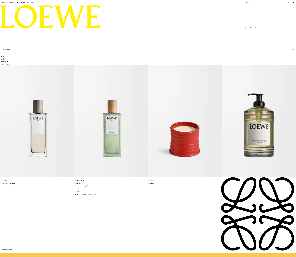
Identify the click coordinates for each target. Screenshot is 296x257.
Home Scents (4, 61)
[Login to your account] (288, 3)
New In (2, 59)
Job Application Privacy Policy (82, 186)
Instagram (151, 183)
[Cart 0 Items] (293, 3)
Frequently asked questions (8, 188)
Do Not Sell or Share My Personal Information (86, 194)
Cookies (77, 191)
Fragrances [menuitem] (4, 2)
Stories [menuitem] (32, 2)
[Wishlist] (291, 3)
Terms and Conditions (80, 180)
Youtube (151, 186)
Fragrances (3, 56)
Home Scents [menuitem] (12, 2)
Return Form (78, 188)
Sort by (9, 49)
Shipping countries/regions (8, 183)
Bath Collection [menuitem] (21, 2)
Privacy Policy (78, 183)
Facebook (151, 180)
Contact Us (4, 180)
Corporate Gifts (5, 186)
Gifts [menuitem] (27, 2)
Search (247, 2)
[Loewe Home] (50, 16)
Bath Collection (4, 64)
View (293, 49)
